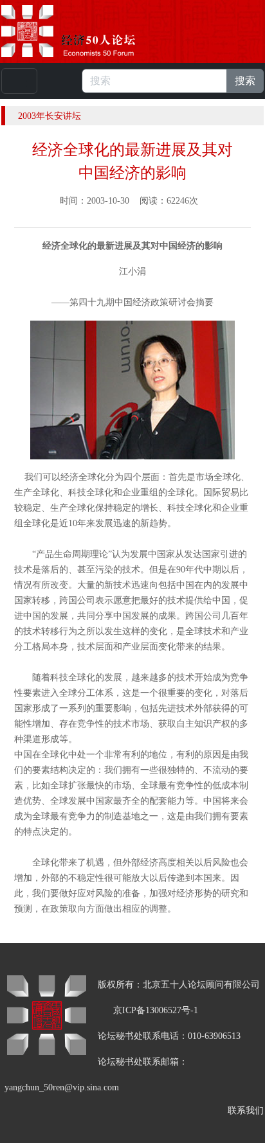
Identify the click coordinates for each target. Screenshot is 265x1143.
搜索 (245, 80)
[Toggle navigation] (19, 81)
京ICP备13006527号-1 (155, 1010)
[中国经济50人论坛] (83, 31)
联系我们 (246, 1110)
